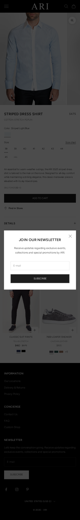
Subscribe (40, 278)
